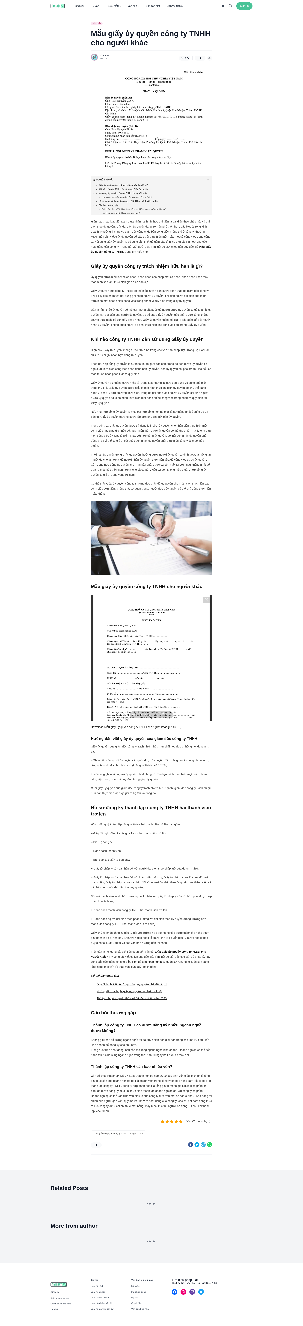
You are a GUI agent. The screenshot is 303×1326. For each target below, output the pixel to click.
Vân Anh (104, 55)
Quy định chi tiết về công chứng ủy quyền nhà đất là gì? (132, 984)
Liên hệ (54, 1309)
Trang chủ (78, 6)
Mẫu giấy (97, 23)
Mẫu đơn (135, 1286)
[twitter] (196, 1144)
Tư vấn (95, 6)
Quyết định (136, 1303)
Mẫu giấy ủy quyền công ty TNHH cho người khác (118, 1133)
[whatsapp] (209, 1144)
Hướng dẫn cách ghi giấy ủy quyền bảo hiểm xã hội (129, 991)
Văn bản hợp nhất (140, 1309)
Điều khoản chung (59, 1298)
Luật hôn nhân (98, 1292)
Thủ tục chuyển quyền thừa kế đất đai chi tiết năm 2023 (132, 998)
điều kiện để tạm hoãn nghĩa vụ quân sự (151, 961)
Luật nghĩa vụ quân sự (102, 1309)
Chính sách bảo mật (60, 1303)
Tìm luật (156, 246)
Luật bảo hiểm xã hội (101, 1303)
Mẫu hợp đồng (138, 1292)
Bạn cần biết (153, 6)
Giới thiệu (55, 1292)
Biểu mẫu (113, 6)
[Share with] (209, 58)
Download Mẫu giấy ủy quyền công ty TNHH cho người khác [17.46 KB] (136, 727)
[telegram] (203, 1144)
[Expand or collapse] (208, 180)
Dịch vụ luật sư (174, 6)
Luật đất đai (97, 1286)
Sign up (244, 6)
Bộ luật (134, 1297)
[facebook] (190, 1144)
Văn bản (132, 6)
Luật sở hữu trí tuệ (100, 1297)
